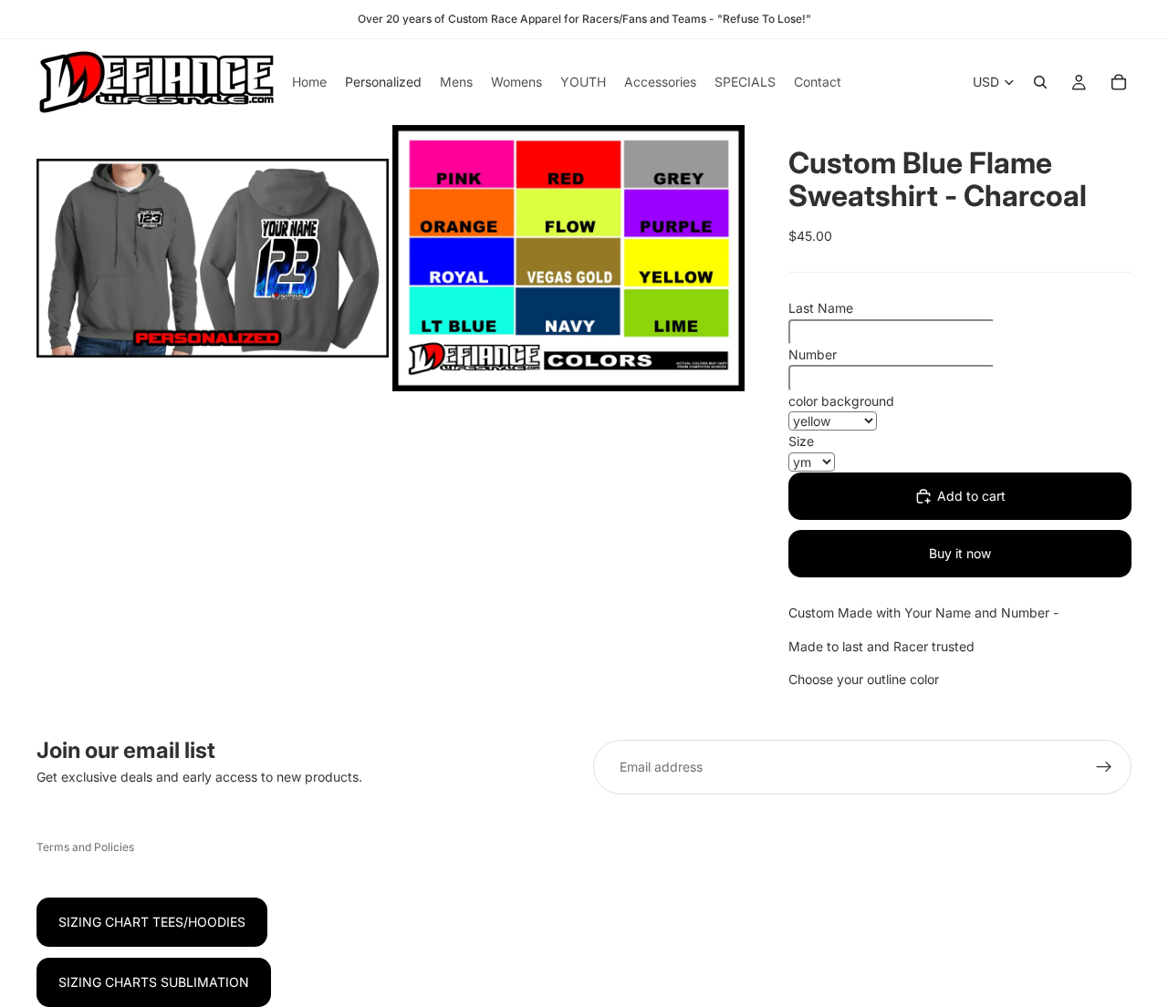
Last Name (820, 308)
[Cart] (1119, 82)
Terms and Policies (85, 847)
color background (841, 401)
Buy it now (960, 553)
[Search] (1040, 82)
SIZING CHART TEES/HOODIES (151, 921)
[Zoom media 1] (212, 258)
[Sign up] (1104, 767)
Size (801, 441)
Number (812, 354)
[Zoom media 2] (568, 258)
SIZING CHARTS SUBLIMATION (153, 982)
